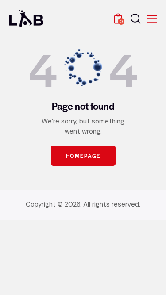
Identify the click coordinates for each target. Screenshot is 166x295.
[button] (152, 19)
